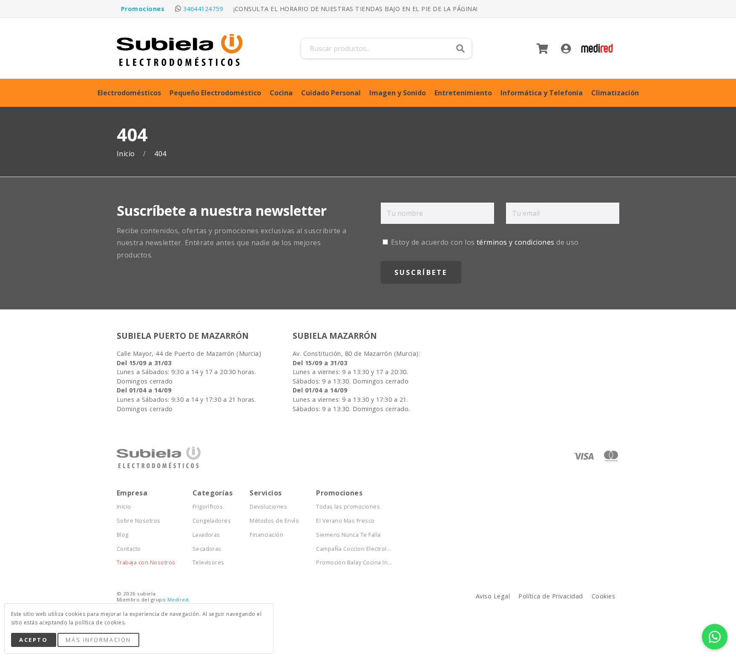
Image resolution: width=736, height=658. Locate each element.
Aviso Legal (493, 596)
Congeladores (212, 521)
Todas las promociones (348, 506)
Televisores (208, 562)
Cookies (603, 596)
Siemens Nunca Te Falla (348, 535)
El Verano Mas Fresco (345, 521)
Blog (123, 535)
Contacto (129, 549)
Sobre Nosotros (139, 521)
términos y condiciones (516, 242)
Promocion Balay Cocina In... (354, 562)
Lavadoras (206, 535)
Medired (177, 599)
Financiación (266, 535)
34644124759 (203, 9)
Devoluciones (268, 506)
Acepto (33, 640)
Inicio (127, 154)
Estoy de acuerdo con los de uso (484, 242)
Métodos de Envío (274, 521)
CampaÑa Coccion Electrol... (353, 549)
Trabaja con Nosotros (146, 562)
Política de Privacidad (550, 596)
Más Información (98, 640)
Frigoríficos (208, 506)
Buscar (460, 48)
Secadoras (207, 549)
